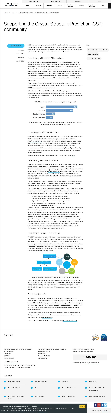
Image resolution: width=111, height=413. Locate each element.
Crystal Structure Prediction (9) (98, 50)
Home (27, 5)
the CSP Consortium (49, 91)
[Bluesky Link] (105, 405)
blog (73, 155)
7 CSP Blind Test (36, 141)
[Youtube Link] (99, 405)
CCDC (5, 12)
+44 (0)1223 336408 (12, 361)
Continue (82, 406)
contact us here (47, 317)
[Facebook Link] (95, 405)
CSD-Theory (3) (93, 54)
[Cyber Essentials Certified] (103, 337)
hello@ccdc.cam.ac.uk (70, 320)
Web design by (99, 410)
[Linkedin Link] (102, 405)
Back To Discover (16, 45)
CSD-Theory (60, 282)
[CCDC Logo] (11, 4)
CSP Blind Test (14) (94, 58)
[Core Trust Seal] (95, 337)
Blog (13, 12)
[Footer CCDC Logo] (8, 335)
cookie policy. (41, 410)
